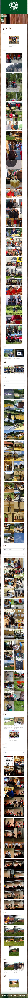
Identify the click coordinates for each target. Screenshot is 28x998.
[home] (14, 7)
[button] (14, 381)
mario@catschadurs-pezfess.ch (18, 997)
